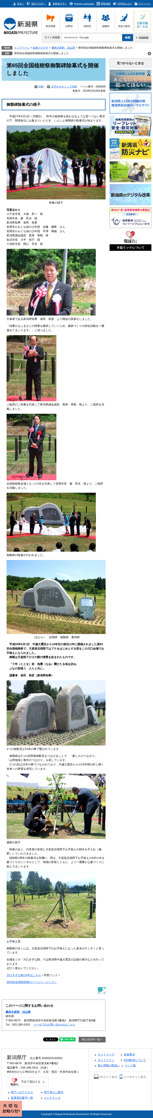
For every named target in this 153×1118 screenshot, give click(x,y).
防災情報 (50, 26)
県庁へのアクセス (22, 1092)
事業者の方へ (60, 3)
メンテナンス (52, 1097)
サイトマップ (106, 1054)
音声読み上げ (125, 3)
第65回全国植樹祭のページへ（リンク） (32, 982)
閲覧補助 (106, 3)
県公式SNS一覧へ (92, 1039)
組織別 (105, 26)
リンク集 (130, 1065)
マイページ (144, 3)
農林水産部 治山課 (63, 47)
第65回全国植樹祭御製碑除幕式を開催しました (41, 53)
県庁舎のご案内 (53, 1092)
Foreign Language (84, 3)
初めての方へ (38, 3)
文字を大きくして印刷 (64, 86)
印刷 (41, 86)
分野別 (69, 26)
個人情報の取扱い (109, 1065)
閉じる (149, 53)
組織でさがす (40, 47)
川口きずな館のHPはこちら (24, 975)
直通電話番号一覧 (22, 1097)
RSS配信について (135, 1060)
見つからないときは (130, 63)
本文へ (20, 3)
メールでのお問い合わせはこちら (54, 1024)
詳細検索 (143, 37)
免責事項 (129, 1054)
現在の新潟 (124, 26)
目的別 (87, 26)
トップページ (22, 47)
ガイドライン (106, 1060)
